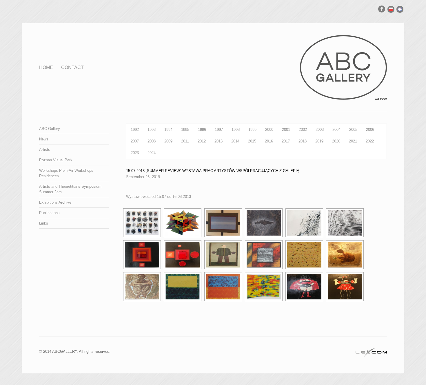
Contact (72, 67)
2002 (303, 129)
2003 (320, 129)
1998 (236, 129)
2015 (252, 141)
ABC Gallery (49, 128)
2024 (152, 153)
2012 (202, 141)
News (43, 139)
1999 (252, 129)
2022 (370, 141)
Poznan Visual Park (55, 160)
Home (46, 67)
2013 (218, 141)
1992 (135, 129)
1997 (219, 129)
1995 (185, 129)
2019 (319, 141)
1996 (202, 129)
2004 (336, 129)
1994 (168, 129)
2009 (168, 141)
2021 (353, 141)
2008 (152, 141)
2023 (135, 153)
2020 (336, 141)
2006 (370, 129)
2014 (235, 141)
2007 (135, 141)
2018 (302, 141)
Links (43, 223)
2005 (353, 129)
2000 (269, 129)
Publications (49, 213)
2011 (185, 141)
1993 (152, 129)
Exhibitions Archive (55, 202)
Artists (44, 149)
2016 (269, 141)
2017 (286, 141)
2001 (286, 129)
